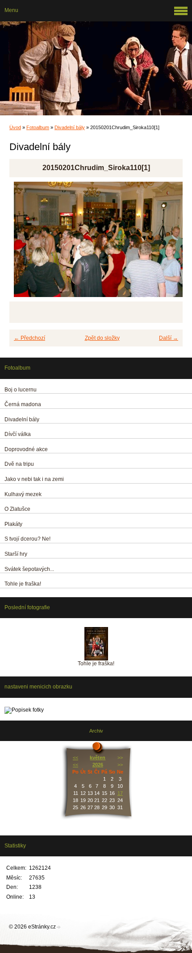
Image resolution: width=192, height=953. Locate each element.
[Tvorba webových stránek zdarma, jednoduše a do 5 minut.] (59, 927)
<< (75, 757)
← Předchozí (29, 338)
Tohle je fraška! (96, 663)
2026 (97, 764)
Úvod (15, 127)
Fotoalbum (37, 127)
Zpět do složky (102, 338)
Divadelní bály (69, 127)
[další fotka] (168, 243)
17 (120, 793)
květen (97, 757)
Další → (168, 338)
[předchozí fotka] (24, 243)
